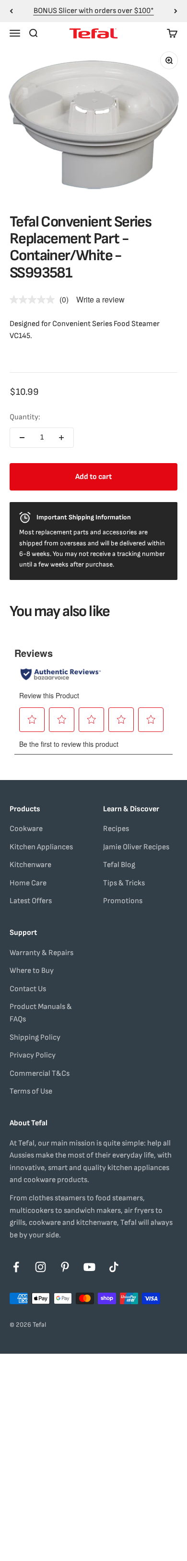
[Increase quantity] (61, 437)
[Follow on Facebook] (16, 1266)
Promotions (122, 901)
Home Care (28, 883)
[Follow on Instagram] (40, 1266)
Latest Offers (31, 901)
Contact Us (28, 989)
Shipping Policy (35, 1037)
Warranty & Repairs (41, 952)
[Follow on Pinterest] (64, 1266)
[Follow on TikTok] (113, 1266)
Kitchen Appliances (41, 847)
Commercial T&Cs (40, 1073)
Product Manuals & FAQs (41, 1013)
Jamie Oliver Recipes (136, 847)
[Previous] (11, 11)
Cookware (26, 828)
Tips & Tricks (124, 883)
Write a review (100, 299)
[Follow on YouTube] (89, 1266)
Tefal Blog (119, 864)
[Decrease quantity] (22, 437)
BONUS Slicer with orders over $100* (94, 10)
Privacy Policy (33, 1055)
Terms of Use (31, 1091)
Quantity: (25, 417)
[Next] (175, 11)
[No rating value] (34, 299)
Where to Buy (32, 970)
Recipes (116, 828)
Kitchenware (30, 864)
